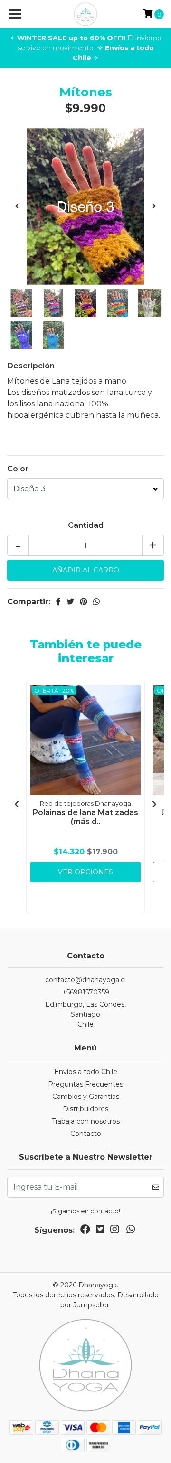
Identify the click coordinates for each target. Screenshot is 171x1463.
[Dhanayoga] (85, 14)
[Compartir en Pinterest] (83, 601)
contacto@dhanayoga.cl (85, 979)
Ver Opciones (85, 872)
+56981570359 (85, 992)
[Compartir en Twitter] (70, 601)
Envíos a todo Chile (85, 1072)
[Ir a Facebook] (85, 1231)
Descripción (31, 365)
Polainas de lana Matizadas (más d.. (85, 817)
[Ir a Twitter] (100, 1231)
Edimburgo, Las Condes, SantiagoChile (85, 1014)
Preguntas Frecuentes (85, 1084)
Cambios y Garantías (85, 1096)
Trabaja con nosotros (86, 1121)
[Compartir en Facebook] (58, 601)
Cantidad (86, 525)
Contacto (85, 1133)
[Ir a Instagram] (114, 1231)
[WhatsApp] (130, 1231)
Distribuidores (85, 1109)
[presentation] (16, 206)
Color (17, 468)
